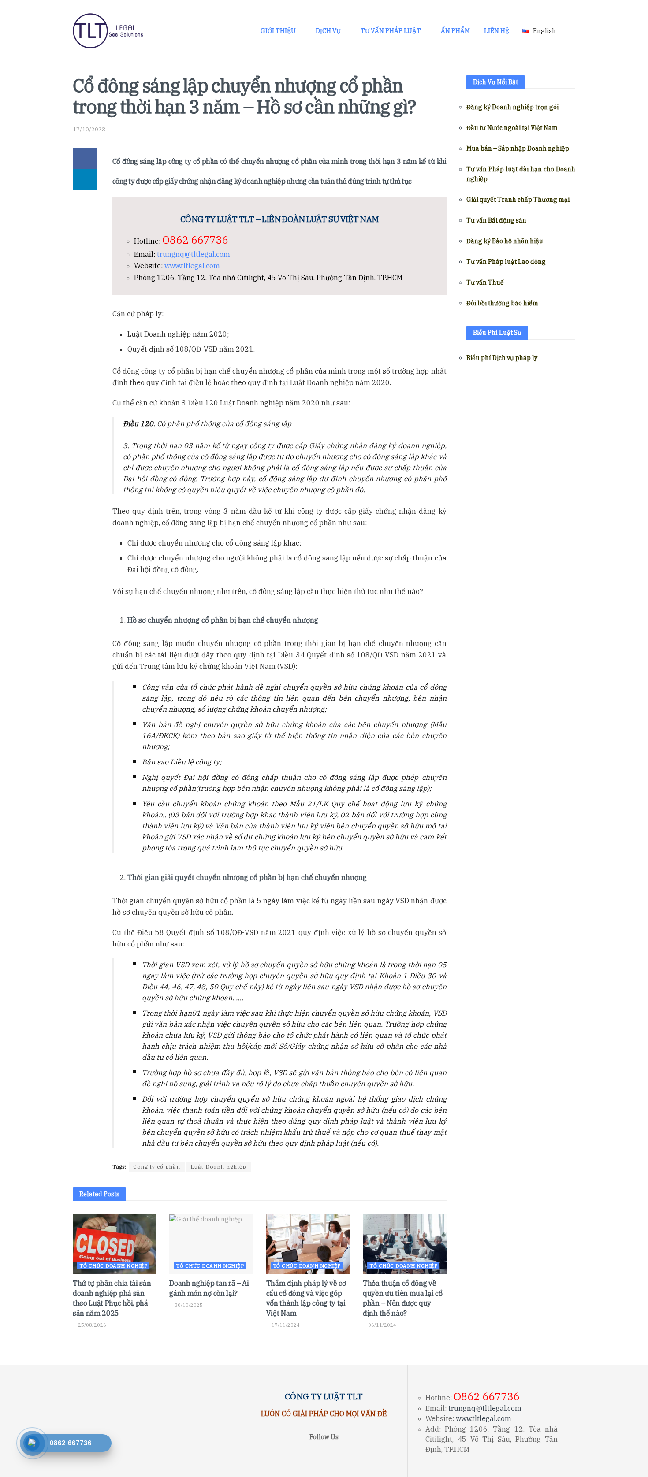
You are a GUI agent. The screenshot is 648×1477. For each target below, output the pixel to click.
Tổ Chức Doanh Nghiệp (113, 1266)
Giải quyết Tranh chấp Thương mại (518, 200)
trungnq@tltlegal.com (193, 254)
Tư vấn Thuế (485, 282)
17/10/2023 (89, 129)
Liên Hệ (496, 31)
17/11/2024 (285, 1325)
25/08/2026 (91, 1325)
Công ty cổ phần (156, 1166)
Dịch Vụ (328, 31)
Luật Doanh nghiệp (218, 1166)
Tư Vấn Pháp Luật (391, 31)
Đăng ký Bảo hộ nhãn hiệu (504, 241)
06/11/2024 (381, 1325)
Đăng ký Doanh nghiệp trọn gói (512, 107)
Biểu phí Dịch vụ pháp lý (501, 358)
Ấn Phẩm (455, 31)
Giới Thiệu (278, 31)
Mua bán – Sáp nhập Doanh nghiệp (517, 148)
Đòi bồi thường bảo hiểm (502, 303)
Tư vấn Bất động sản (496, 220)
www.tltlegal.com (192, 265)
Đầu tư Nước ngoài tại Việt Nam (512, 128)
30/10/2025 (188, 1305)
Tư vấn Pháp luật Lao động (506, 262)
